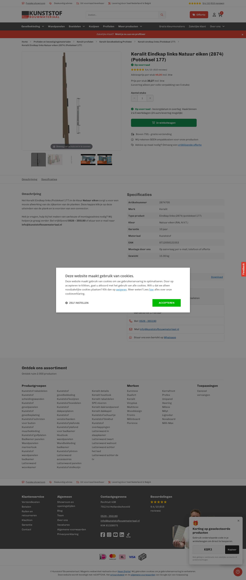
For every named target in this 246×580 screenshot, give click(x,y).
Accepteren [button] (166, 302)
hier (151, 289)
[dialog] (123, 290)
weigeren (121, 289)
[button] (77, 302)
